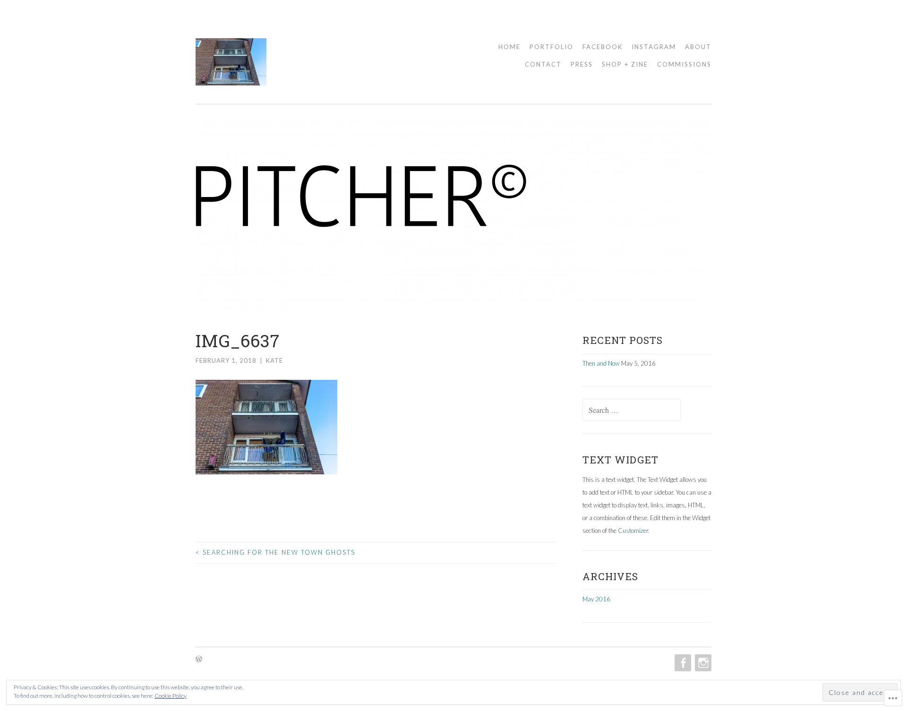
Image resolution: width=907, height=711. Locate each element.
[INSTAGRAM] (702, 662)
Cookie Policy (170, 695)
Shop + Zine (625, 64)
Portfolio (551, 47)
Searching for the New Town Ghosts (275, 552)
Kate (274, 360)
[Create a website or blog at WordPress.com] (199, 659)
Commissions (684, 64)
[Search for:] (631, 410)
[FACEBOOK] (682, 662)
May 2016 (596, 599)
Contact (543, 64)
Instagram (654, 47)
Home (509, 47)
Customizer (633, 530)
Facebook (602, 47)
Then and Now (601, 363)
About (698, 47)
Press (582, 64)
